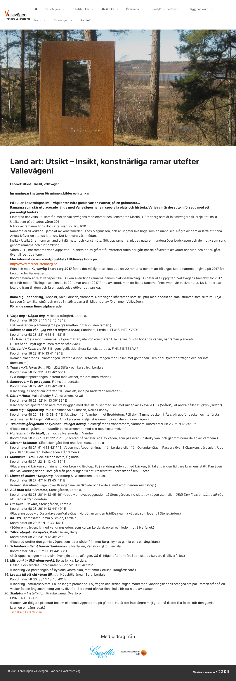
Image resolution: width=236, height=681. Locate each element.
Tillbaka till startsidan (26, 612)
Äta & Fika (107, 9)
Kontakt (85, 20)
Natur (37, 20)
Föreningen (60, 20)
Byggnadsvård (199, 9)
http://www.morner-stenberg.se (33, 264)
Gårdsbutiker (80, 9)
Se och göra (52, 9)
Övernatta (132, 9)
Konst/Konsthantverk (164, 9)
